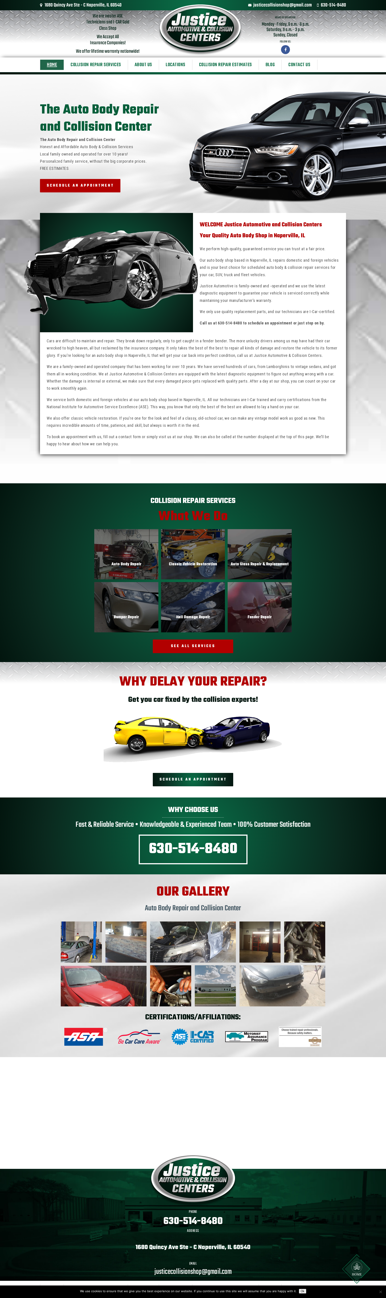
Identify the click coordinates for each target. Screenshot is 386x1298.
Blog (270, 65)
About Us (143, 65)
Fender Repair (260, 617)
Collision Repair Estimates (225, 65)
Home (52, 65)
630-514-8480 (333, 5)
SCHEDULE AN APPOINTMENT (80, 186)
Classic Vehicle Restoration (193, 564)
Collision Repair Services (96, 65)
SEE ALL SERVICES (193, 646)
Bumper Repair (126, 617)
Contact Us (299, 65)
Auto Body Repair (126, 564)
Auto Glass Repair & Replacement (260, 564)
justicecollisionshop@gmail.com (282, 5)
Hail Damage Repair (193, 617)
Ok (302, 1291)
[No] (380, 1292)
